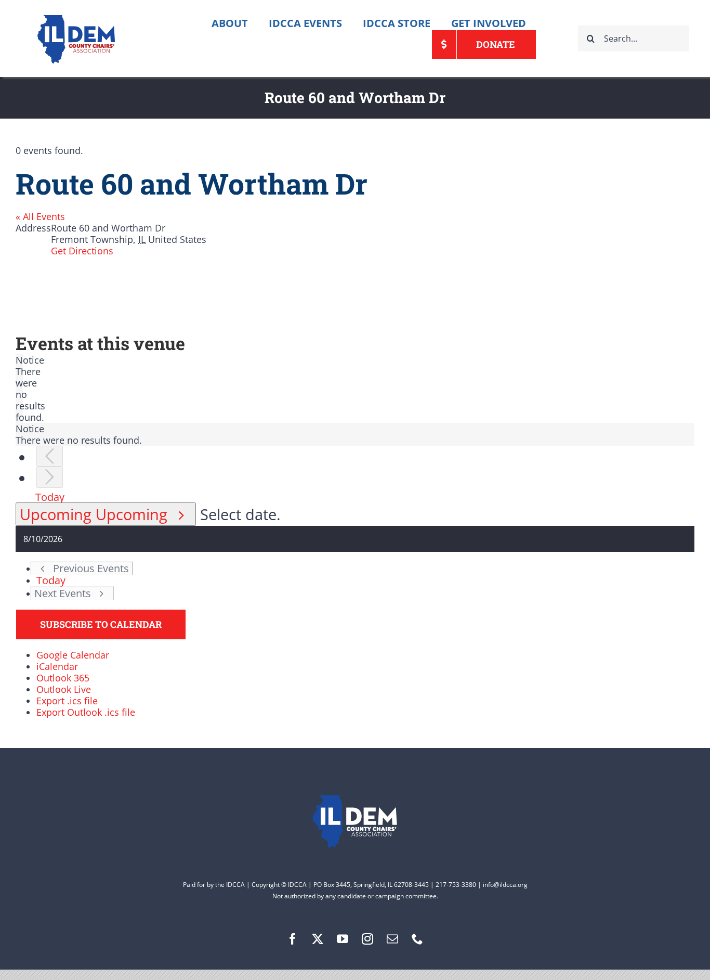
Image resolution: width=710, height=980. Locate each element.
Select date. (240, 514)
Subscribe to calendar (101, 624)
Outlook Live (63, 689)
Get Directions (82, 250)
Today (49, 496)
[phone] (417, 939)
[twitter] (317, 939)
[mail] (392, 939)
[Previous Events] (49, 456)
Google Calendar (72, 655)
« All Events (40, 216)
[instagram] (367, 939)
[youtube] (342, 939)
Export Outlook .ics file (85, 712)
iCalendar (57, 666)
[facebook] (293, 939)
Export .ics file (67, 700)
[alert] (19, 388)
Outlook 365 (62, 678)
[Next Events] (49, 477)
